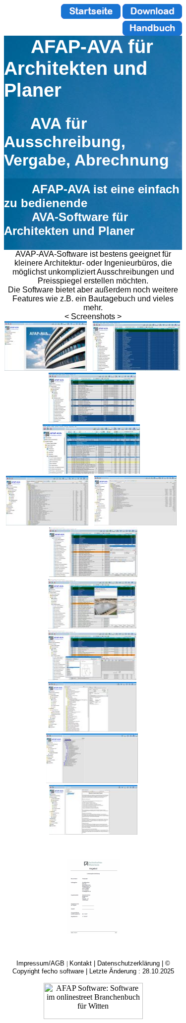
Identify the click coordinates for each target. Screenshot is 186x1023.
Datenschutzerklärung (128, 963)
